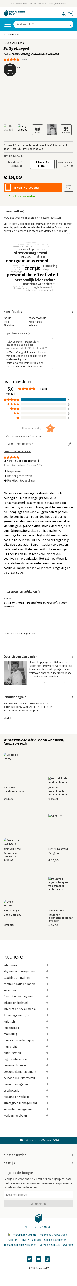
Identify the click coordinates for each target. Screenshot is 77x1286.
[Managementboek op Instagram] (47, 1259)
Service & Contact (50, 1244)
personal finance (15, 1065)
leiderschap (11, 1028)
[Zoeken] (69, 24)
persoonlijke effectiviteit (19, 1078)
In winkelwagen (26, 187)
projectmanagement (17, 1084)
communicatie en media (20, 984)
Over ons (68, 1244)
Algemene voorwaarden (53, 1234)
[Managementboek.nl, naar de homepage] (14, 15)
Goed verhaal (12, 914)
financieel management (19, 996)
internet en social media (20, 1009)
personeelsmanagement (20, 1071)
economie (10, 990)
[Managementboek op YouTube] (38, 1259)
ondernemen (12, 1053)
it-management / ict (17, 1015)
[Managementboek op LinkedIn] (29, 1259)
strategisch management (20, 1103)
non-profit (10, 1046)
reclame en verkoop (17, 1096)
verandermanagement (19, 1109)
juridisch (9, 1021)
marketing (10, 1034)
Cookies (36, 1239)
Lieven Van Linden (14, 43)
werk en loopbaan (15, 1115)
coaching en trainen (17, 977)
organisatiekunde (15, 1059)
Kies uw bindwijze (14, 156)
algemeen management (20, 971)
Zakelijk (9, 1163)
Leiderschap (13, 34)
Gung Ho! (54, 853)
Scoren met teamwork (11, 855)
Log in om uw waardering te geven (23, 436)
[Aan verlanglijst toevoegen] (68, 187)
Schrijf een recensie (20, 443)
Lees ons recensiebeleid (17, 451)
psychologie (11, 1090)
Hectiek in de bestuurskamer (57, 793)
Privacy (25, 1239)
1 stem (24, 59)
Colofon (12, 1239)
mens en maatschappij (19, 1040)
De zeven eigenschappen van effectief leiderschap (60, 917)
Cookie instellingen (55, 1239)
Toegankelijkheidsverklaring (20, 1244)
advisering (10, 965)
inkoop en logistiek (16, 1002)
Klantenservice (15, 1155)
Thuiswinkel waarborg (24, 1234)
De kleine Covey (14, 791)
